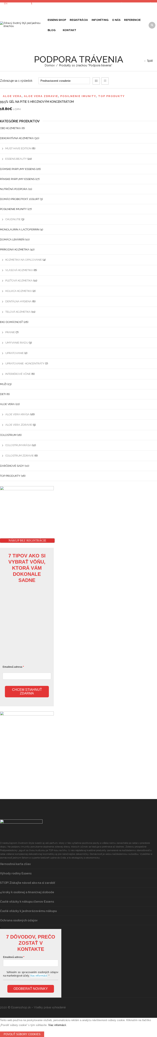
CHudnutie (13, 219)
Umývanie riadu (16, 342)
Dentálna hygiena (18, 301)
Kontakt (69, 30)
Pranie (10, 332)
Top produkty (111, 96)
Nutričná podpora (13, 189)
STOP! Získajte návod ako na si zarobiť (27, 882)
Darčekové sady (12, 465)
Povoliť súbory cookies (22, 1034)
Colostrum (8, 434)
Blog (51, 30)
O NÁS (116, 19)
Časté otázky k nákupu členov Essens (27, 901)
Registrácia (79, 19)
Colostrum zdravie (19, 455)
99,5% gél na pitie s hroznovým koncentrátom (37, 101)
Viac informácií (38, 975)
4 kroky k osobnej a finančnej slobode (27, 892)
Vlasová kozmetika (19, 270)
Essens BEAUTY (16, 158)
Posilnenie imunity (78, 96)
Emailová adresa (12, 666)
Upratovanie (14, 353)
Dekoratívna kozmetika (17, 138)
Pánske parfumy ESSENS (17, 179)
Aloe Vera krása (17, 414)
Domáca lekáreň (12, 239)
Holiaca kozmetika (18, 290)
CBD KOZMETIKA (10, 128)
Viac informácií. (57, 1025)
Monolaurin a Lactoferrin (19, 229)
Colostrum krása (18, 445)
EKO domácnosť (11, 322)
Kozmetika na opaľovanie (23, 259)
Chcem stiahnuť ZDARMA (27, 691)
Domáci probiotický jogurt (19, 199)
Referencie (132, 19)
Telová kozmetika (18, 311)
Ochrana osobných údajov (19, 920)
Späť (150, 60)
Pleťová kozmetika (19, 280)
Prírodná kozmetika (14, 249)
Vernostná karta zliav (15, 864)
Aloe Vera (12, 96)
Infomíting (100, 19)
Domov (50, 65)
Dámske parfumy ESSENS (17, 169)
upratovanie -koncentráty (24, 363)
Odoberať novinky (30, 988)
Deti (3, 394)
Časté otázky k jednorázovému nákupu (28, 911)
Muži (3, 384)
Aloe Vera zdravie (41, 96)
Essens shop (57, 19)
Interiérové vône (18, 373)
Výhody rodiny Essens (15, 873)
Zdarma (59, 30)
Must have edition (18, 148)
